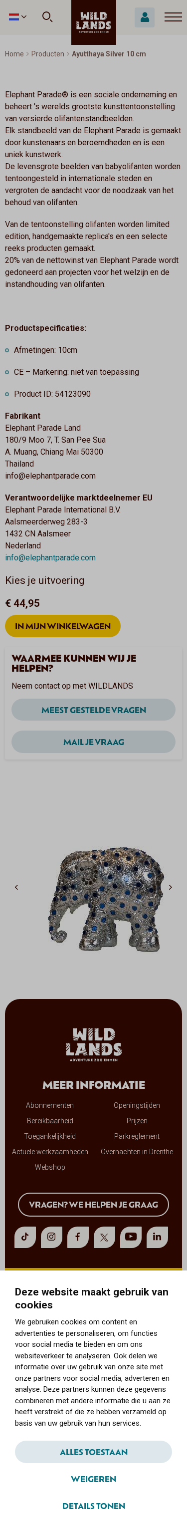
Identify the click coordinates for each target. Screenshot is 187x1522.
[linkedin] (157, 1237)
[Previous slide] (16, 887)
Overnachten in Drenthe (137, 1152)
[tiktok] (25, 1237)
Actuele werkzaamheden (50, 1152)
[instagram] (51, 1237)
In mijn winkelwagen (63, 625)
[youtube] (131, 1237)
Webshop (50, 1167)
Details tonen (93, 1505)
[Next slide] (171, 887)
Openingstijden (137, 1105)
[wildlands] (93, 22)
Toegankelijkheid (50, 1136)
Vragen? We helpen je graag (93, 1204)
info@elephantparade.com (50, 557)
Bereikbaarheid (50, 1121)
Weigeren (93, 1478)
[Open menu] (173, 17)
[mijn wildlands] (145, 17)
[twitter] (104, 1237)
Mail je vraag (93, 741)
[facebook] (78, 1237)
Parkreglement (137, 1136)
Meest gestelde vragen (93, 709)
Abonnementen (50, 1105)
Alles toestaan (94, 1451)
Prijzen (137, 1121)
